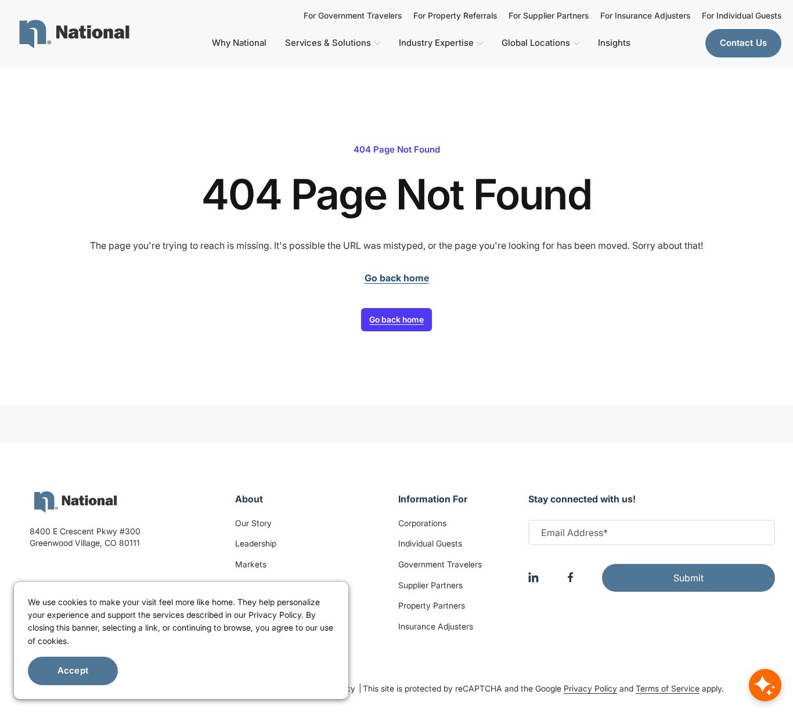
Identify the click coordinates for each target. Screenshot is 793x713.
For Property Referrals (455, 16)
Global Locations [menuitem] (536, 42)
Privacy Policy (590, 688)
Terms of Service (668, 688)
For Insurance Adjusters (645, 16)
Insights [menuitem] (614, 42)
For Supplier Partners (549, 16)
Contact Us (743, 42)
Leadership (255, 543)
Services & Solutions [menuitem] (328, 42)
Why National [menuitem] (239, 42)
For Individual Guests (741, 16)
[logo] (75, 502)
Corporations (422, 523)
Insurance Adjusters (435, 626)
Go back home (396, 319)
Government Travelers (440, 564)
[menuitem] (74, 34)
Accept (72, 670)
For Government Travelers (353, 16)
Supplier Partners (430, 585)
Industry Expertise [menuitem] (436, 42)
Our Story (253, 523)
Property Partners (431, 605)
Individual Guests (430, 543)
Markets (250, 564)
